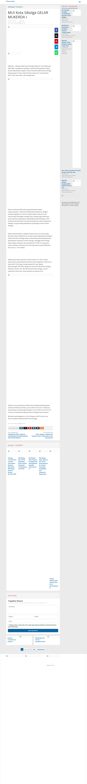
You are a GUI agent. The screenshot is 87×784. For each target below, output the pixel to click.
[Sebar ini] (56, 30)
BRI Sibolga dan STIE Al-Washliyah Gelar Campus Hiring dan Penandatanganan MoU (22, 463)
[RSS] (42, 428)
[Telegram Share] (56, 47)
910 (34, 649)
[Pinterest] (29, 428)
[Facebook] (21, 428)
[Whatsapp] (56, 52)
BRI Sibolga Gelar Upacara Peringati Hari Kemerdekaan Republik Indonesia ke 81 (33, 463)
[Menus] (80, 2)
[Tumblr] (34, 428)
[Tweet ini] (56, 35)
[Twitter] (25, 428)
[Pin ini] (56, 41)
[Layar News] (10, 1)
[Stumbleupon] (38, 428)
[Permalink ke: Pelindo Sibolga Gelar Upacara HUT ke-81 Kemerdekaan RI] (54, 514)
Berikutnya (41, 649)
